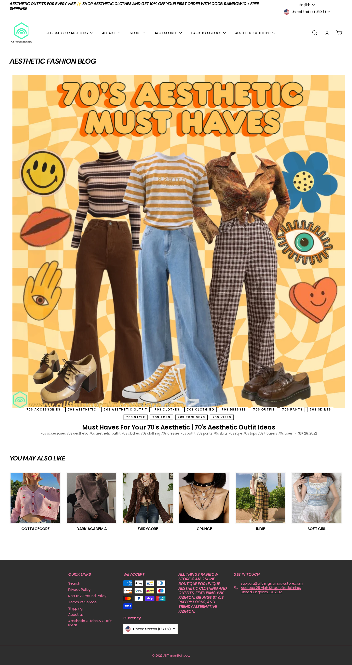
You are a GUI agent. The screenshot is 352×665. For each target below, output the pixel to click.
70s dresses (233, 409)
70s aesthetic (82, 409)
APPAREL (109, 32)
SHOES (136, 32)
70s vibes (221, 417)
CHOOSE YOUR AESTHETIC (67, 32)
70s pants (292, 409)
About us (76, 614)
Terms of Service (82, 602)
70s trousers (191, 417)
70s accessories (43, 409)
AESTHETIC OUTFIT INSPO (255, 32)
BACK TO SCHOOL (206, 32)
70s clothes (167, 409)
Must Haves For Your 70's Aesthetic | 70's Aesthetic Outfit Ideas (178, 427)
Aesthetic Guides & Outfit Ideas (90, 623)
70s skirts (320, 409)
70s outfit (264, 409)
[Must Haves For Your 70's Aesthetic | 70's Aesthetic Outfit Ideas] (178, 241)
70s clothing (201, 409)
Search (74, 583)
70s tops (161, 417)
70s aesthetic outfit (125, 409)
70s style (135, 417)
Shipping (75, 608)
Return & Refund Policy (87, 595)
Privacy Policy (79, 589)
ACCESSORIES (166, 32)
